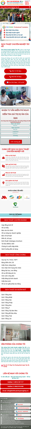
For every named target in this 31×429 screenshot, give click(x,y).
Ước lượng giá (15, 142)
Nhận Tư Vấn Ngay (16, 71)
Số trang (15, 135)
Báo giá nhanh (20, 404)
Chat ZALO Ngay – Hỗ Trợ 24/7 (16, 82)
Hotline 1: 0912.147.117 (15, 382)
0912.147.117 (20, 411)
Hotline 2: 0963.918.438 (15, 386)
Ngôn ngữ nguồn (15, 123)
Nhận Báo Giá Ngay (16, 76)
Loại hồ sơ (15, 131)
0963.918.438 (25, 411)
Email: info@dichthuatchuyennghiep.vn (16, 391)
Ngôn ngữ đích (15, 127)
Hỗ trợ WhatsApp (21, 418)
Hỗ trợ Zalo (20, 415)
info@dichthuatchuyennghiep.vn (23, 408)
